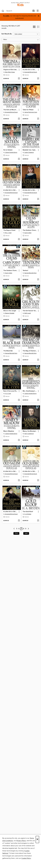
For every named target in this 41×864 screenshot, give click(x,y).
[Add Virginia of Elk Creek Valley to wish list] (19, 78)
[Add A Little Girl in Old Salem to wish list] (19, 480)
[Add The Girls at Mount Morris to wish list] (19, 119)
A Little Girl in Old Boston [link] (30, 70)
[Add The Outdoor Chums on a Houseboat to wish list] (38, 239)
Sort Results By (6, 34)
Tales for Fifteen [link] (28, 110)
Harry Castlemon (29, 433)
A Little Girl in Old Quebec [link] (30, 471)
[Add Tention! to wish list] (38, 279)
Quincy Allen (27, 233)
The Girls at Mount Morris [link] (10, 110)
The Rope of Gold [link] (9, 230)
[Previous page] (14, 529)
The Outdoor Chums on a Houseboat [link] (30, 230)
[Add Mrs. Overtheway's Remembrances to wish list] (38, 400)
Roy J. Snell (8, 233)
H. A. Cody (8, 393)
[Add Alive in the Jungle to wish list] (19, 319)
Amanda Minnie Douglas (31, 72)
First (16, 533)
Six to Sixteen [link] (8, 150)
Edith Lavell (27, 313)
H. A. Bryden (27, 514)
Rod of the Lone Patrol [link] (10, 391)
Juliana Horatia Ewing (11, 152)
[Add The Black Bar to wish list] (19, 360)
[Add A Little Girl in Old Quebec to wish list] (38, 480)
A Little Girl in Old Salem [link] (10, 471)
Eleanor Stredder (9, 313)
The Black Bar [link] (8, 351)
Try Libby (6, 16)
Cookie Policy (26, 858)
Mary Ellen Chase (10, 72)
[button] (34, 27)
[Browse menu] (38, 10)
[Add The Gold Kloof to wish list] (38, 520)
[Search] (2, 10)
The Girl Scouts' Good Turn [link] (30, 311)
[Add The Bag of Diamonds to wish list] (38, 360)
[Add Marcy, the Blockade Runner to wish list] (38, 440)
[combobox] (16, 11)
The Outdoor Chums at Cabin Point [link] (10, 270)
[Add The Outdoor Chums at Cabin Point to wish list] (19, 279)
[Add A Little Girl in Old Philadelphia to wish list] (19, 520)
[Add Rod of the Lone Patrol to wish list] (19, 400)
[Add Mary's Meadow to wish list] (19, 440)
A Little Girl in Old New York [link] (10, 190)
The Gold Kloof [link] (28, 512)
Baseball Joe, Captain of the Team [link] (30, 150)
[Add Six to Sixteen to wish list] (19, 159)
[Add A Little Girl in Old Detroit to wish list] (38, 199)
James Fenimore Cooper (31, 112)
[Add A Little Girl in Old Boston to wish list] (38, 78)
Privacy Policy (21, 841)
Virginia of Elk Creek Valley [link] (10, 70)
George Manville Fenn (30, 273)
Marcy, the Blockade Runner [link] (30, 431)
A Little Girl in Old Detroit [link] (30, 190)
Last (26, 533)
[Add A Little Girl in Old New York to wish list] (19, 199)
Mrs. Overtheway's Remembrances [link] (30, 391)
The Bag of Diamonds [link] (30, 351)
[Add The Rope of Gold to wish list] (19, 239)
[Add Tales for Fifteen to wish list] (38, 119)
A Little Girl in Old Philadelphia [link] (10, 512)
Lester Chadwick (29, 152)
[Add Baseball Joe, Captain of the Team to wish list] (38, 159)
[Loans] (33, 11)
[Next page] (28, 529)
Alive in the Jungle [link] (9, 311)
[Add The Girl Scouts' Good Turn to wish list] (38, 319)
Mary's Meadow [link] (8, 431)
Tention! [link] (25, 270)
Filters (5, 39)
